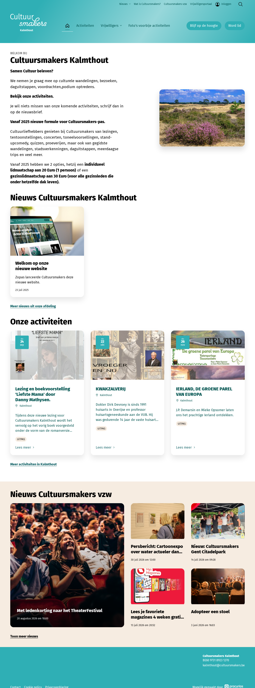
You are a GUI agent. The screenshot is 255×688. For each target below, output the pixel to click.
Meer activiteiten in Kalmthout (33, 464)
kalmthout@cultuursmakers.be (224, 665)
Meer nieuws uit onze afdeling (33, 306)
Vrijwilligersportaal (201, 4)
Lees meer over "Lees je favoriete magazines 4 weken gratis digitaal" (157, 597)
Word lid (234, 26)
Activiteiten (85, 26)
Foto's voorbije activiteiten (149, 26)
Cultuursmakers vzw (175, 4)
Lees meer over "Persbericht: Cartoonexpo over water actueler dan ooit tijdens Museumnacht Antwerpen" (157, 532)
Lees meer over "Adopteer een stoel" (218, 597)
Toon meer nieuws (24, 636)
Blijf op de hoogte (204, 26)
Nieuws (123, 4)
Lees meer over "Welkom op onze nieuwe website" (47, 252)
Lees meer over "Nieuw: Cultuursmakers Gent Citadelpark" (218, 532)
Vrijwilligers (109, 26)
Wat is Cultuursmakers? (147, 4)
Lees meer (23, 447)
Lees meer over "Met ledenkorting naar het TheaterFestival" (67, 565)
